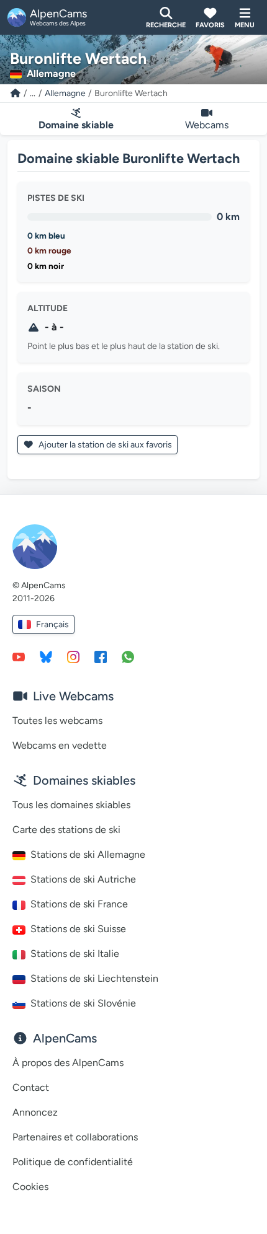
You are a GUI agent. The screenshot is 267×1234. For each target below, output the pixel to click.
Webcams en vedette (59, 745)
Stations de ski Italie (74, 953)
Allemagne (65, 93)
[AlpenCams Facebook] (100, 656)
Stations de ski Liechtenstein (94, 978)
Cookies (30, 1186)
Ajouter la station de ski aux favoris (104, 444)
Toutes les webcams (57, 720)
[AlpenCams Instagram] (73, 656)
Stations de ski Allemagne (87, 854)
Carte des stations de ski (66, 829)
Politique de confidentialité (72, 1162)
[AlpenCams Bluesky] (46, 656)
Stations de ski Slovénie (83, 1003)
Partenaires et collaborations (75, 1137)
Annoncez (35, 1112)
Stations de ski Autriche (83, 879)
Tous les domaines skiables (71, 805)
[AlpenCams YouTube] (18, 656)
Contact (30, 1087)
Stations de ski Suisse (78, 929)
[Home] (15, 93)
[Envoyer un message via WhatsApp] (128, 656)
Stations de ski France (79, 904)
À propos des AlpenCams (68, 1063)
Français (52, 624)
